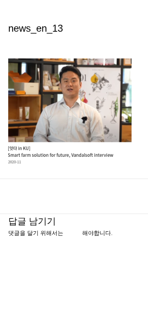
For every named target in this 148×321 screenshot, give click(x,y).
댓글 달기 (20, 43)
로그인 (73, 233)
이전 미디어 (74, 192)
